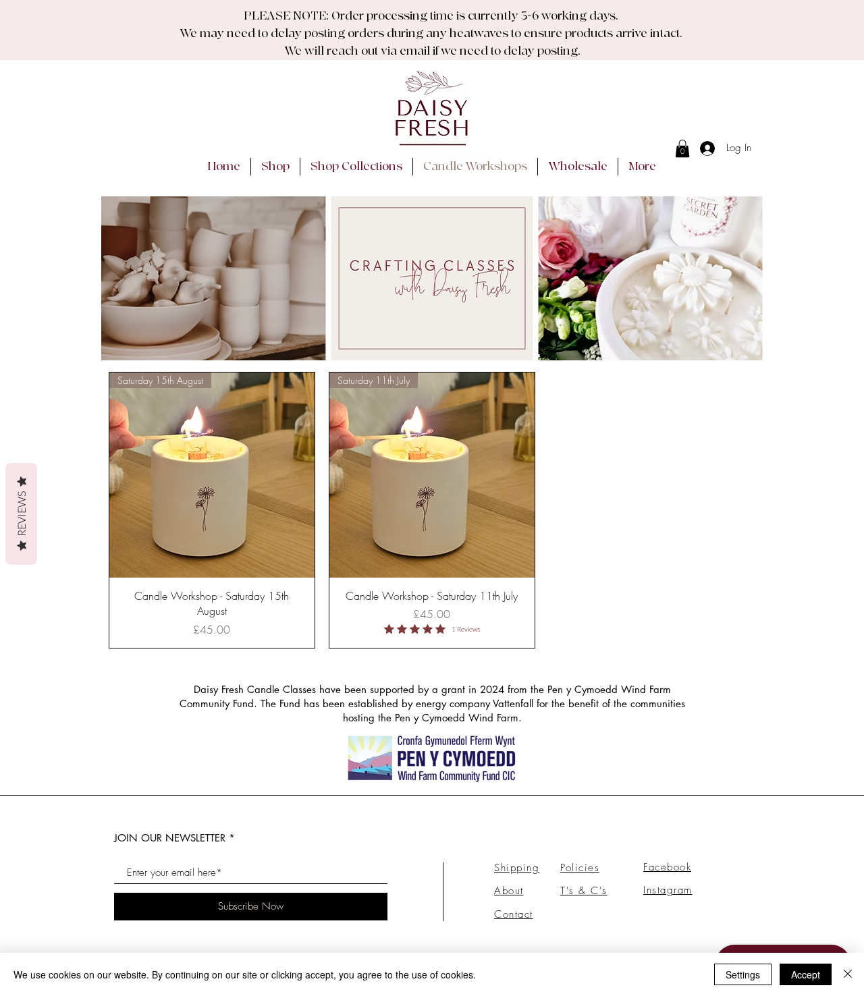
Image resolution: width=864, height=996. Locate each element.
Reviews (21, 513)
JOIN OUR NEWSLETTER (169, 838)
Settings (743, 974)
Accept (805, 974)
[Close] (848, 974)
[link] (682, 148)
